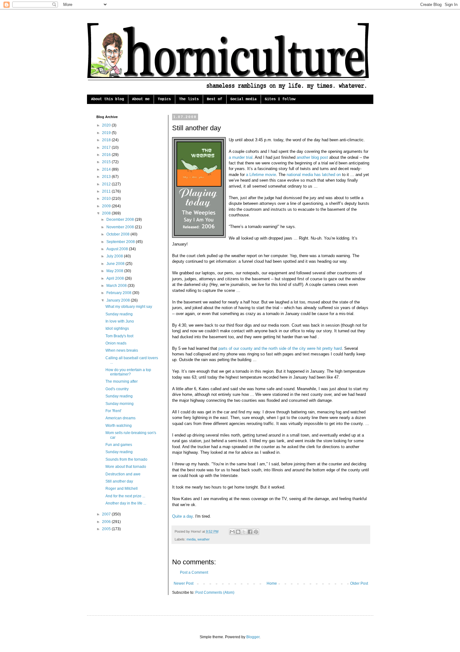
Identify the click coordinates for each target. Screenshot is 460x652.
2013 (107, 176)
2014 (107, 169)
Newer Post (183, 583)
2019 (107, 133)
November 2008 (120, 227)
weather (203, 539)
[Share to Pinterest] (256, 532)
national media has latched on (314, 174)
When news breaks (121, 350)
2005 (107, 529)
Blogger (252, 637)
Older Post (359, 583)
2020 (107, 125)
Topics (164, 99)
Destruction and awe (123, 474)
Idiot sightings (117, 328)
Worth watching (118, 425)
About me (141, 99)
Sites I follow (280, 99)
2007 (107, 514)
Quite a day (182, 516)
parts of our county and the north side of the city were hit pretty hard (280, 348)
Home (272, 583)
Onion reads (115, 343)
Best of (214, 99)
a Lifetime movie (261, 174)
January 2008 (118, 300)
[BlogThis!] (238, 532)
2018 (107, 140)
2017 (107, 147)
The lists (189, 99)
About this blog (107, 99)
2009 (107, 206)
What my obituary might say (128, 306)
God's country (117, 389)
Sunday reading (119, 314)
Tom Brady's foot (119, 336)
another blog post (312, 157)
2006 (107, 522)
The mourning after (121, 381)
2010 (107, 198)
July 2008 (115, 256)
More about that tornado (125, 466)
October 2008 (118, 234)
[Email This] (232, 532)
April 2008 (115, 278)
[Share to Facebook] (250, 532)
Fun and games (118, 444)
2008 (107, 213)
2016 (107, 155)
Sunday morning (119, 403)
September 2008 (121, 242)
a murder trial (241, 157)
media (191, 539)
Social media (243, 99)
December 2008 (120, 219)
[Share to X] (244, 532)
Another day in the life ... (125, 503)
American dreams (120, 418)
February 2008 (119, 293)
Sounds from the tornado (126, 459)
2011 (107, 191)
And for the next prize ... (125, 496)
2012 (107, 184)
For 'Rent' (113, 411)
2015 (107, 162)
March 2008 (117, 285)
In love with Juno (119, 321)
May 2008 (115, 271)
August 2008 (117, 249)
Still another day (119, 481)
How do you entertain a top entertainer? (128, 372)
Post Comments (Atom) (214, 592)
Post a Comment (194, 572)
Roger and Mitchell (121, 488)
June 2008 (115, 263)
